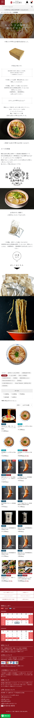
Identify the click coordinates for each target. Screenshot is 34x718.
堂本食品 (19, 380)
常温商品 (22, 394)
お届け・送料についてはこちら (8, 651)
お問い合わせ (26, 599)
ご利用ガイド (25, 592)
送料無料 (6, 397)
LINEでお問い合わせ (6, 701)
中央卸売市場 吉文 (6, 378)
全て (2, 12)
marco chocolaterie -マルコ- (8, 380)
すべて (3, 372)
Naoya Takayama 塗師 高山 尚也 (23, 383)
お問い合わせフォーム (6, 696)
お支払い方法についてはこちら (8, 665)
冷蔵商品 (6, 394)
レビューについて (8, 595)
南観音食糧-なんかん (24, 378)
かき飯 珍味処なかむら (7, 383)
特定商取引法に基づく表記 (8, 599)
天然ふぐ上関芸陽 (23, 375)
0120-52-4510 (9, 706)
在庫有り (14, 397)
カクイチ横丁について (8, 592)
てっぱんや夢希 (12, 375)
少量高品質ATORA (26, 372)
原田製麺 (15, 12)
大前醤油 (15, 378)
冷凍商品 (14, 394)
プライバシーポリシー (25, 595)
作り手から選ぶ (8, 12)
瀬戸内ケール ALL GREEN (13, 372)
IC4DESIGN (4, 385)
